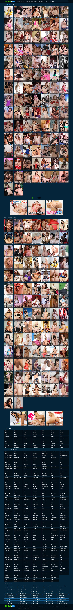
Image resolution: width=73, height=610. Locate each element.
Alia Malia (7, 473)
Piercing (43, 445)
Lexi (33, 553)
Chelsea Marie (17, 519)
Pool (43, 447)
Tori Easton (62, 486)
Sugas (52, 579)
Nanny (43, 535)
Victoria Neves (62, 521)
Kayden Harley (35, 488)
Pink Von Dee (53, 501)
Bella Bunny (7, 577)
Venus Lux (62, 510)
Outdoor (43, 438)
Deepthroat (16, 447)
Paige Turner (53, 466)
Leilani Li (34, 546)
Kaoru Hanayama (36, 475)
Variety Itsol (62, 508)
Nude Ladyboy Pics (23, 597)
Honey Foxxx (26, 542)
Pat (51, 479)
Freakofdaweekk (27, 499)
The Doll (61, 473)
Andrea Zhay (7, 504)
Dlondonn (16, 573)
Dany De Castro (17, 559)
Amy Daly (7, 501)
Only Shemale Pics (49, 603)
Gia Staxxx (25, 502)
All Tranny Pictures (62, 599)
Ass (6, 434)
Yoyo (61, 559)
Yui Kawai (62, 561)
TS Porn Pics (9, 601)
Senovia (52, 559)
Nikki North (44, 568)
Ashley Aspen (7, 530)
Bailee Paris (7, 557)
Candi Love (16, 491)
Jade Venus (26, 557)
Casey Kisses (16, 508)
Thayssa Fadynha (63, 471)
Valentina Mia (62, 493)
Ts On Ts (61, 441)
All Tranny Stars (10, 595)
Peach (52, 488)
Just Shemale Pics (23, 603)
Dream (15, 579)
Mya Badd (44, 522)
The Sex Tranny (49, 599)
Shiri (52, 568)
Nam (43, 528)
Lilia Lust (34, 559)
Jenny (34, 451)
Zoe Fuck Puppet (63, 572)
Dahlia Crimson (17, 548)
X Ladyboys (61, 587)
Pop (52, 510)
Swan (61, 453)
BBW (6, 443)
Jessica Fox (35, 457)
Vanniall (61, 506)
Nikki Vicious (44, 570)
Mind (43, 506)
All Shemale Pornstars (11, 597)
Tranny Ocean (48, 587)
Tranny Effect (22, 587)
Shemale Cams (41, 1)
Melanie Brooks (45, 484)
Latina (34, 441)
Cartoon (15, 506)
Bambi (6, 564)
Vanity (61, 504)
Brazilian (16, 438)
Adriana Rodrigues (8, 457)
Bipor (15, 464)
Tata (61, 466)
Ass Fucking (7, 436)
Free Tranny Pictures (36, 599)
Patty (52, 484)
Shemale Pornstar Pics (24, 599)
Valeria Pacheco (63, 499)
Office (43, 434)
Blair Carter (16, 466)
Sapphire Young (54, 542)
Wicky (61, 539)
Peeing (43, 443)
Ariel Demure (7, 524)
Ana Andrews (7, 502)
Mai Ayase (44, 455)
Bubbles (15, 484)
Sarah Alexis (53, 546)
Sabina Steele (53, 533)
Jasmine (25, 564)
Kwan (34, 530)
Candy (15, 493)
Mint (43, 508)
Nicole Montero (44, 564)
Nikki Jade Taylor (45, 566)
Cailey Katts (16, 488)
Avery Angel (7, 548)
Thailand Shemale (62, 597)
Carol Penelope (17, 502)
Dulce (25, 453)
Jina (33, 462)
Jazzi (25, 572)
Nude (43, 432)
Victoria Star (62, 522)
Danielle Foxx (16, 555)
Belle (15, 451)
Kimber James (35, 515)
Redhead (52, 436)
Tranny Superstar (10, 585)
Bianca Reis (16, 457)
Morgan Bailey (44, 519)
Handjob (34, 430)
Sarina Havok (53, 548)
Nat (42, 542)
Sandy (52, 539)
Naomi (43, 537)
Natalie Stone (44, 553)
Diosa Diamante (17, 572)
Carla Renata (16, 499)
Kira (33, 521)
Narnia (43, 541)
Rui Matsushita (54, 530)
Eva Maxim (26, 482)
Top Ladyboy (22, 591)
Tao (61, 464)
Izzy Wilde (25, 553)
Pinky (52, 502)
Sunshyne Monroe (63, 451)
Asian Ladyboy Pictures (50, 591)
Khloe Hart (34, 508)
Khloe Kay (34, 510)
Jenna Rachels (26, 579)
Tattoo (61, 434)
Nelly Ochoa (44, 559)
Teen (61, 436)
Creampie (16, 441)
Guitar (25, 521)
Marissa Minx (44, 475)
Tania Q (61, 462)
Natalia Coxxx (44, 548)
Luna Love (34, 581)
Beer (6, 570)
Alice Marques (7, 477)
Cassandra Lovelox (17, 510)
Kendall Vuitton (35, 504)
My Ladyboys (35, 603)
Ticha (61, 479)
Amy (6, 499)
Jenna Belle (26, 573)
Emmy (25, 466)
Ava (6, 544)
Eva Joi (25, 479)
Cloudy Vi (16, 541)
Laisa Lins (34, 535)
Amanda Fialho (8, 486)
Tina (61, 482)
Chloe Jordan (16, 524)
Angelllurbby (7, 515)
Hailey (25, 522)
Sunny (52, 581)
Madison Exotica (45, 451)
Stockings (62, 432)
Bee (6, 568)
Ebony (25, 432)
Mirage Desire (44, 510)
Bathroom (7, 441)
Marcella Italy (44, 464)
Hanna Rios (26, 524)
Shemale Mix (35, 591)
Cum (15, 443)
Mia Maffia (44, 493)
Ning (43, 575)
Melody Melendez (45, 486)
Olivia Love (53, 462)
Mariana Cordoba (45, 473)
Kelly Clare (34, 495)
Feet (24, 436)
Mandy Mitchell (44, 459)
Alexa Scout (7, 470)
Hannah (25, 526)
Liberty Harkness (36, 557)
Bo (14, 470)
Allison (6, 482)
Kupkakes (34, 528)
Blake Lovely (16, 468)
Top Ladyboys (35, 597)
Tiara (61, 475)
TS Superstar (22, 601)
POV (52, 434)
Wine (61, 542)
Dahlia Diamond (17, 550)
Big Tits (15, 430)
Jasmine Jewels (26, 566)
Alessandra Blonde (8, 468)
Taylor (61, 468)
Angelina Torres (8, 513)
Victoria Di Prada (63, 517)
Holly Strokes (26, 539)
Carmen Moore (17, 501)
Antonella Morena (8, 522)
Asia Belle (7, 533)
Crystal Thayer (17, 544)
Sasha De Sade (54, 552)
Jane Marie (26, 561)
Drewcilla (25, 451)
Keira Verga (35, 493)
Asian (6, 432)
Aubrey (6, 537)
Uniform (61, 443)
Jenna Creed (26, 575)
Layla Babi (34, 539)
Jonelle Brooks (35, 468)
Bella (6, 573)
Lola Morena (35, 575)
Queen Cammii (54, 517)
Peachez (52, 490)
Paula (52, 486)
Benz (15, 455)
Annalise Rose (7, 521)
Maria (43, 470)
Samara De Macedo (54, 535)
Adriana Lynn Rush (8, 455)
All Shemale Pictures (10, 589)
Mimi (43, 504)
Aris (6, 528)
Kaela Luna (35, 470)
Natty (43, 557)
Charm (15, 517)
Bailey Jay (7, 561)
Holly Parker (26, 537)
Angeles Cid (7, 510)
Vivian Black (62, 526)
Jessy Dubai (35, 459)
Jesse (34, 455)
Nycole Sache (53, 457)
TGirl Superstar (9, 603)
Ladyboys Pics (9, 593)
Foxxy (25, 495)
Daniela (15, 553)
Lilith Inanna (35, 561)
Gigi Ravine (26, 504)
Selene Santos (53, 557)
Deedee (15, 566)
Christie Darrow (17, 528)
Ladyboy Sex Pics (23, 585)
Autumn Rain (7, 542)
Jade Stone (26, 555)
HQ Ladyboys (35, 601)
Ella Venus (25, 457)
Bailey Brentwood (8, 559)
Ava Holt (6, 546)
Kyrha (34, 533)
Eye (24, 490)
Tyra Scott (62, 490)
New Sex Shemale (49, 595)
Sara (52, 544)
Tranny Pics (48, 589)
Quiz (52, 519)
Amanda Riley (7, 488)
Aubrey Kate (7, 539)
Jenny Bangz (35, 453)
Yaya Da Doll (62, 553)
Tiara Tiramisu (63, 477)
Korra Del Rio (35, 524)
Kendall (34, 499)
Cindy (15, 533)
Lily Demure (35, 564)
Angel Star (7, 506)
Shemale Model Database (63, 603)
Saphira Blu (53, 541)
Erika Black (25, 470)
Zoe (61, 570)
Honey (25, 541)
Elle (24, 459)
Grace (25, 513)
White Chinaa (62, 537)
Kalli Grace (34, 471)
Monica (43, 515)
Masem (43, 477)
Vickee (61, 513)
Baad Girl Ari (7, 555)
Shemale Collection (10, 587)
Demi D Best (16, 568)
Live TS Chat (61, 589)
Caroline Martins (17, 504)
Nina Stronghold (45, 573)
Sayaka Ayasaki (54, 555)
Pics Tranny (9, 599)
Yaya (61, 552)
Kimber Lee (35, 517)
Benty (15, 453)
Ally (6, 484)
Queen (52, 515)
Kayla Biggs (35, 490)
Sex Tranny (48, 597)
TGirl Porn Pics (35, 595)
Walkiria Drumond (63, 530)
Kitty (33, 522)
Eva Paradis (26, 484)
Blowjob (15, 436)
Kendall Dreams (35, 501)
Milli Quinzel (44, 502)
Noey (43, 579)
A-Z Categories (34, 1)
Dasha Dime (16, 564)
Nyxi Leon (53, 459)
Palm (52, 468)
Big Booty (7, 445)
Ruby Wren (53, 528)
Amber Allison (7, 491)
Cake (15, 490)
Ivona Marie (26, 550)
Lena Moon (35, 550)
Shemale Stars (22, 595)
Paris (52, 475)
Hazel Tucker (26, 530)
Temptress (62, 470)
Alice (6, 475)
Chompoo (16, 526)
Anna (6, 517)
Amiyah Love (7, 495)
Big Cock (6, 447)
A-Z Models (28, 1)
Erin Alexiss (26, 471)
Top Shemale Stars (23, 589)
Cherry (15, 521)
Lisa (33, 568)
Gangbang (25, 443)
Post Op (52, 432)
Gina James (26, 506)
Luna (34, 579)
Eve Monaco (26, 486)
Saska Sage (53, 553)
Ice (24, 546)
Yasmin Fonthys (63, 548)
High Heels (35, 434)
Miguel (43, 499)
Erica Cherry (26, 468)
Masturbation (35, 447)
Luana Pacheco (35, 577)
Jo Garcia (34, 464)
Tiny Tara (62, 484)
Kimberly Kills (35, 519)
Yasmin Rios (62, 550)
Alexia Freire (7, 471)
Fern (24, 493)
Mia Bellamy (44, 490)
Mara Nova (44, 462)
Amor (6, 497)
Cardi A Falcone (17, 495)
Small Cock (53, 443)
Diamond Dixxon (17, 570)
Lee (33, 542)
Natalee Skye (44, 544)
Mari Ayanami (44, 466)
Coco (15, 542)
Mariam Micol (44, 471)
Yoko (61, 557)
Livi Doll (34, 572)
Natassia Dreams (45, 555)
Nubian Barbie (53, 451)
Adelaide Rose (7, 453)
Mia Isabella (44, 491)
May (43, 479)
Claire (15, 537)
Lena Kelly (34, 548)
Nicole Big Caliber (45, 561)
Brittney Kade (16, 475)
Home (19, 1)
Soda (52, 570)
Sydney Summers (63, 455)
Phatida (52, 495)
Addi (6, 451)
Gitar (24, 510)
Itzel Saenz (26, 548)
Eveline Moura (26, 488)
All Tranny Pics (61, 591)
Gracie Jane (26, 515)
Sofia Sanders (53, 572)
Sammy (52, 537)
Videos (22, 1)
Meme (43, 488)
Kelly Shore (35, 497)
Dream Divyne (16, 581)
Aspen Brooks (7, 535)
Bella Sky (6, 579)
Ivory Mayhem (26, 552)
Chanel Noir (16, 513)
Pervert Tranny (61, 595)
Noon (43, 581)
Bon (15, 471)
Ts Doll (61, 488)
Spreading (62, 430)
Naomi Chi (44, 539)
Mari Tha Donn (44, 468)
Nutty (52, 455)
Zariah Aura (62, 568)
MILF (43, 430)
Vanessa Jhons (63, 501)
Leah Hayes (35, 541)
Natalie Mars (44, 552)
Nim (42, 572)
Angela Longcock (8, 508)
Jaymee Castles (26, 570)
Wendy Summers (63, 533)
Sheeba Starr (53, 564)
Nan (42, 530)
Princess (52, 513)
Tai (60, 459)
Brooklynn (16, 479)
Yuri (61, 564)
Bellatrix (6, 581)
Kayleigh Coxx (35, 491)
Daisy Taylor (16, 552)
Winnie (61, 544)
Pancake (52, 470)
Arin (6, 526)
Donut (15, 577)
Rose (52, 526)
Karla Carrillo (35, 479)
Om (51, 464)
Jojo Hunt (34, 466)
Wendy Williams (63, 535)
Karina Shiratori (35, 477)
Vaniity (61, 502)
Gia (24, 501)
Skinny (52, 441)
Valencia (61, 491)
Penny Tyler (53, 493)
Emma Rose (26, 464)
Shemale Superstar (36, 585)
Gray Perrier (26, 517)
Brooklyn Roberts (17, 477)
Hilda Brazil (26, 533)
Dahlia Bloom (16, 546)
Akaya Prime (7, 464)
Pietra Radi (53, 497)
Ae (5, 459)
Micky (43, 497)
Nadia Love (44, 526)
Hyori (24, 544)
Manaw (43, 457)
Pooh (52, 508)
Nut (51, 453)
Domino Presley (17, 575)
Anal (6, 430)
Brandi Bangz (16, 473)
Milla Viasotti (44, 501)
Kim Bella (34, 513)
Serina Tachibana (54, 561)
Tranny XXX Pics (36, 593)
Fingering (25, 438)
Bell (6, 572)
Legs (34, 443)
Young (61, 447)
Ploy (52, 504)
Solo (52, 447)
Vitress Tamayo (63, 524)
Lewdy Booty (35, 552)
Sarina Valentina (54, 550)
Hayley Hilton (26, 528)
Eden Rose (25, 455)
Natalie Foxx (44, 550)
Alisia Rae (7, 479)
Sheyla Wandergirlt (54, 566)
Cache (15, 486)
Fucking (25, 441)
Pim (52, 499)
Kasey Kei (34, 484)
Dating (47, 1)
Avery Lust (7, 550)
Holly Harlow (26, 535)
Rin (51, 524)
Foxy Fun (25, 497)
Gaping (25, 445)
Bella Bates (7, 575)
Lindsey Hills (35, 566)
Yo (60, 555)
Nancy (43, 533)
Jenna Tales (26, 581)
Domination (26, 430)
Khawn (34, 506)
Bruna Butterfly (17, 482)
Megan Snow (44, 482)
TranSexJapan (61, 601)
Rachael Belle (53, 521)
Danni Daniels (16, 557)
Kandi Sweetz (35, 473)
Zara (61, 566)
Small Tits (53, 445)
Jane (24, 559)
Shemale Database (49, 601)
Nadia (43, 524)
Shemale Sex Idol (23, 608)
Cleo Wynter (16, 539)
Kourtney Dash (35, 526)
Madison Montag (45, 453)
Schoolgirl (53, 438)
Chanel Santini (17, 515)
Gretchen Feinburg (27, 519)
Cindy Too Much (17, 535)
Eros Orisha (26, 475)
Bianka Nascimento (17, 459)
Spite (52, 575)
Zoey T (61, 573)
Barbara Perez (7, 566)
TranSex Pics (61, 593)
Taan (61, 457)
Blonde (15, 434)
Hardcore (34, 432)
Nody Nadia (44, 577)
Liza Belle (34, 573)
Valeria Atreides (63, 497)
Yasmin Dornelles (63, 546)
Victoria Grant (62, 519)
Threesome (62, 438)
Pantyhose (44, 441)
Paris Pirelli (53, 477)
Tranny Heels (9, 591)
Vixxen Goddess (63, 528)
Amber (6, 490)
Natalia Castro (44, 546)
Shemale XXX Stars (49, 585)
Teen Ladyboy (35, 589)
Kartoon (34, 482)
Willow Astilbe (62, 541)
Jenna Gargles (26, 577)
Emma (25, 462)
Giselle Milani (26, 508)
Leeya (34, 544)
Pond (52, 506)
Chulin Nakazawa (17, 530)
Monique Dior (44, 517)
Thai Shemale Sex (23, 593)
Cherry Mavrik (16, 522)
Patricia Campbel (54, 482)
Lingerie (34, 445)
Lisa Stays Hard (35, 570)
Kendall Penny (35, 502)
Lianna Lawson (35, 555)
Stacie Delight (53, 577)
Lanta (34, 537)
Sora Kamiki (53, 573)
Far (24, 491)
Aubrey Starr (7, 541)
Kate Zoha (34, 486)
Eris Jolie (25, 473)
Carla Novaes (16, 497)
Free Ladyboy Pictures (63, 585)
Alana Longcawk (8, 466)
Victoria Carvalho (63, 515)
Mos (43, 521)
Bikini (15, 432)
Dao (15, 561)
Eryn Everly (26, 477)
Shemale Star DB (36, 587)
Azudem (6, 553)
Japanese (34, 438)
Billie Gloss (16, 462)
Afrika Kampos (8, 462)
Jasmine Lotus (26, 568)
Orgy (43, 436)
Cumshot (16, 445)
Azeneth (6, 552)
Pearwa (52, 491)
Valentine (62, 495)
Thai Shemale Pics (49, 593)
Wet (61, 445)
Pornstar (52, 430)
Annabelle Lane (8, 519)
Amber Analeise (8, 493)
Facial (25, 434)
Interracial (34, 436)
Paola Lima (53, 471)
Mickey (43, 495)
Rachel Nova (53, 522)
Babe (6, 438)
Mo (42, 513)
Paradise (52, 473)
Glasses (25, 447)
